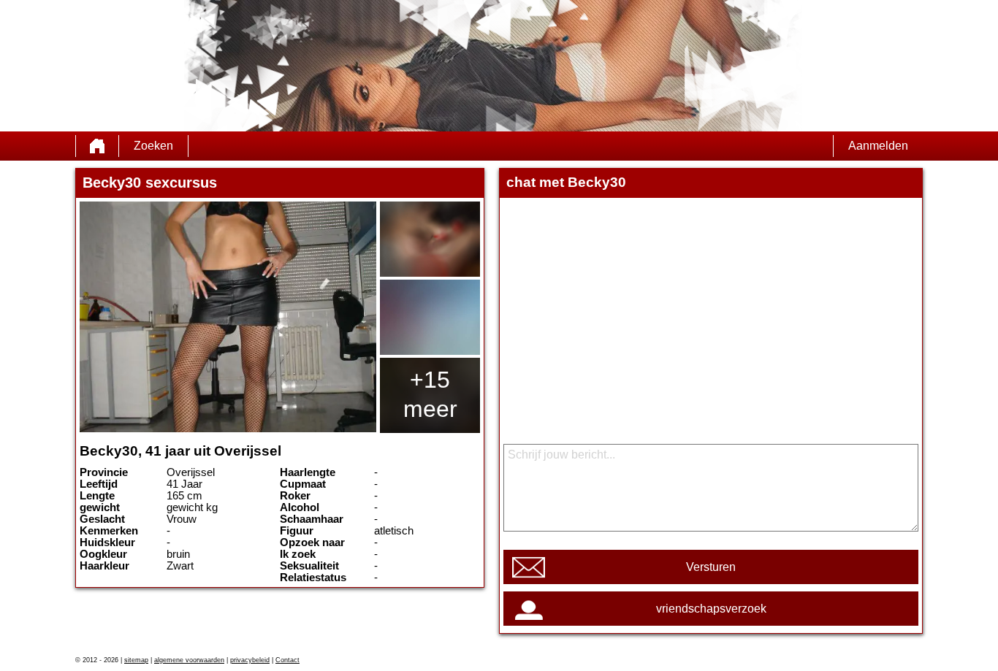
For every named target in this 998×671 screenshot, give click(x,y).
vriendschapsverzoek (711, 608)
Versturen (711, 567)
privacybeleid (250, 660)
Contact (287, 660)
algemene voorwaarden (189, 660)
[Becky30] (228, 317)
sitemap (136, 660)
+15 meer (430, 394)
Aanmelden (878, 145)
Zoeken (153, 145)
